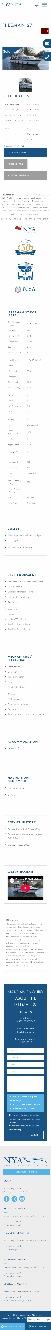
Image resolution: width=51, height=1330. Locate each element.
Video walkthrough (19, 175)
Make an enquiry (17, 153)
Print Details (39, 1326)
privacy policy (34, 1119)
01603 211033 (13, 1272)
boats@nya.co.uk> (14, 1276)
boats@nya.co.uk (25, 1031)
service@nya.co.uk (14, 1249)
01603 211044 (13, 1296)
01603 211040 (13, 1245)
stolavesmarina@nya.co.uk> (18, 1300)
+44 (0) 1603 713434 (25, 1021)
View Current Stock (26, 1172)
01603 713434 (13, 1221)
